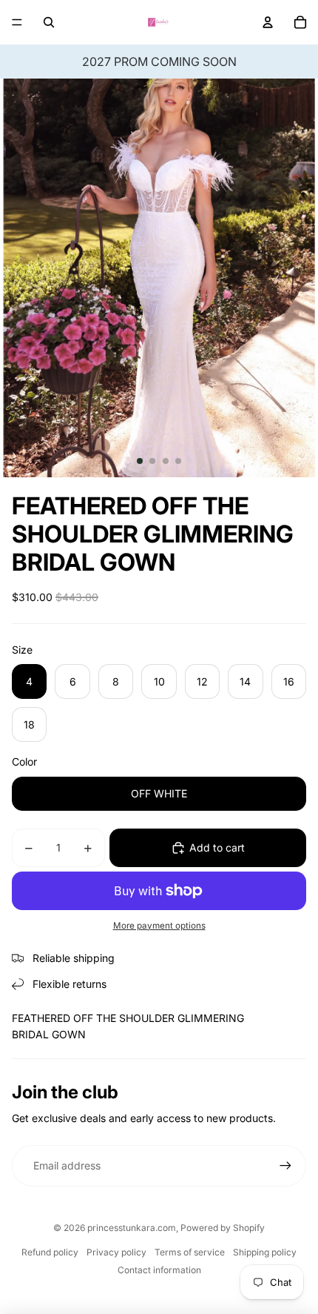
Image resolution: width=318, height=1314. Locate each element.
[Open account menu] (267, 22)
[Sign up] (285, 1166)
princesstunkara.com (131, 1227)
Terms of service (190, 1252)
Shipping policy (265, 1252)
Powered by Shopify (222, 1227)
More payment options (159, 925)
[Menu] (17, 22)
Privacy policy (116, 1252)
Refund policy (49, 1252)
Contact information (159, 1269)
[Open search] (49, 22)
